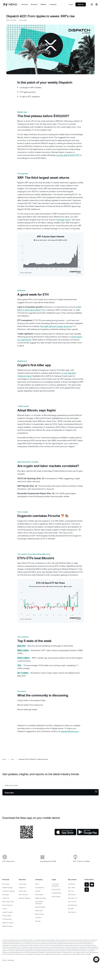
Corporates (22, 884)
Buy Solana (71, 894)
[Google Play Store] (88, 832)
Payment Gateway (24, 898)
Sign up (80, 4)
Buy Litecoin (72, 912)
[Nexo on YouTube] (92, 884)
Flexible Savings (7, 887)
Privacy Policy (56, 889)
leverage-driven (63, 219)
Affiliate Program (7, 926)
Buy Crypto (5, 884)
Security (37, 891)
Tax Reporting (6, 919)
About (37, 884)
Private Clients (6, 915)
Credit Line (5, 898)
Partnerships (39, 894)
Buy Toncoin (72, 901)
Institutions (22, 887)
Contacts (38, 917)
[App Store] (65, 832)
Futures (4, 908)
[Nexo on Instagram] (87, 889)
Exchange (5, 894)
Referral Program (7, 922)
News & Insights (40, 907)
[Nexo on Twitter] (87, 884)
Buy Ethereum (72, 905)
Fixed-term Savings (8, 891)
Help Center (39, 910)
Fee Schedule (56, 896)
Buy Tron (71, 891)
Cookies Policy (56, 893)
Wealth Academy (40, 898)
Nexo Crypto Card (8, 901)
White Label (22, 891)
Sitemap (38, 921)
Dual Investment (7, 905)
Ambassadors (39, 887)
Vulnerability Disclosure (39, 902)
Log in (71, 4)
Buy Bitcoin (71, 884)
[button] (96, 959)
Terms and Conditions (55, 885)
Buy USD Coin (72, 898)
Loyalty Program (7, 912)
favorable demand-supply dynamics (56, 326)
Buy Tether (71, 887)
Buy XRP (70, 908)
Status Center (39, 914)
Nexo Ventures (23, 894)
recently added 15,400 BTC (68, 155)
